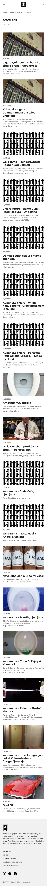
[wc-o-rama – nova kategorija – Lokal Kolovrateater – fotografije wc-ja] (23, 737)
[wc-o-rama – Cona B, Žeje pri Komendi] (23, 643)
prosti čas (20, 12)
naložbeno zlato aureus (12, 862)
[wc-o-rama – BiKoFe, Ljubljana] (23, 599)
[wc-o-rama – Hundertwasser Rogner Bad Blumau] (23, 143)
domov (5, 12)
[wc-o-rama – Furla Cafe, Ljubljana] (23, 473)
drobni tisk (7, 851)
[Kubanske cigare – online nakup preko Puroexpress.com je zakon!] (23, 284)
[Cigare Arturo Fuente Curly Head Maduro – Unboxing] (23, 190)
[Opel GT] (23, 787)
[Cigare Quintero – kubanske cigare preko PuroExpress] (23, 44)
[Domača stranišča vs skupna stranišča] (23, 237)
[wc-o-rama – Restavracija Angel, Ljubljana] (23, 515)
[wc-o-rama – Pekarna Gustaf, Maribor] (23, 690)
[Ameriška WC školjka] (23, 384)
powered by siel (9, 858)
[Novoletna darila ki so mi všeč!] (23, 558)
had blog (6, 834)
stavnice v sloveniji (10, 865)
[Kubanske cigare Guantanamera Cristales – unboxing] (23, 91)
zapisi (12, 12)
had (20, 843)
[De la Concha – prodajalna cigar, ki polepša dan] (23, 428)
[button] (4, 4)
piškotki (6, 855)
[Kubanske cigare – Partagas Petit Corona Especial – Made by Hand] (23, 334)
